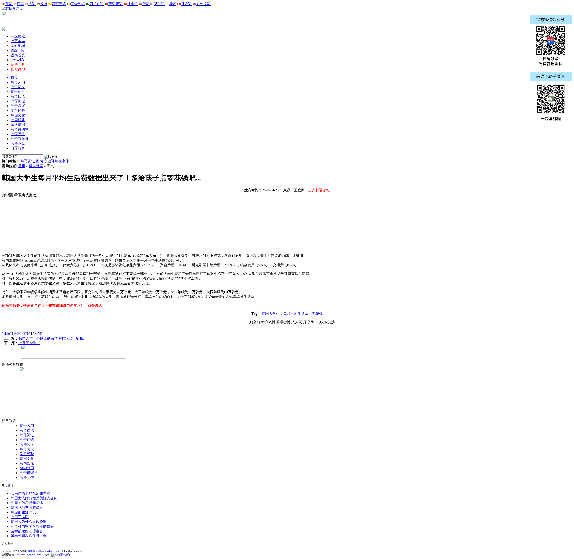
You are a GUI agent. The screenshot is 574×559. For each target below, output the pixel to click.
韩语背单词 (20, 139)
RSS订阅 (17, 50)
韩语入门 (27, 426)
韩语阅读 (27, 444)
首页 (14, 77)
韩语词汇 (28, 161)
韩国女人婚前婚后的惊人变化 (34, 498)
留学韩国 (36, 166)
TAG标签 (18, 60)
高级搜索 (18, 36)
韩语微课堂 (29, 473)
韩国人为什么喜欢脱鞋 (29, 522)
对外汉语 (203, 4)
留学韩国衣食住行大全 (29, 536)
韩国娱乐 (27, 463)
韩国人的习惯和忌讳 (27, 503)
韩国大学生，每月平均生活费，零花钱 (292, 314)
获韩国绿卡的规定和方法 (30, 493)
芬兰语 (159, 4)
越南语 (132, 4)
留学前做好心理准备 (27, 531)
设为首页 (18, 55)
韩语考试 (27, 449)
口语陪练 (18, 148)
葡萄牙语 (115, 4)
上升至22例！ (29, 343)
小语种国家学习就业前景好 (32, 526)
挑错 (6, 334)
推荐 (16, 334)
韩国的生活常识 (23, 512)
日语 (20, 4)
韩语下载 (18, 143)
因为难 (41, 161)
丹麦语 (186, 4)
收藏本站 (18, 41)
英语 (9, 4)
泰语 (172, 4)
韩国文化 (27, 459)
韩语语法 (27, 430)
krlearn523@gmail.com (29, 554)
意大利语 (78, 4)
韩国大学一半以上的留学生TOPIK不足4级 (51, 338)
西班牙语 (59, 4)
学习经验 (27, 454)
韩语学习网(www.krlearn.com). (44, 551)
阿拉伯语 (96, 4)
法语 (32, 4)
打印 (27, 334)
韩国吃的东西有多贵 (27, 507)
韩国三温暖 (20, 517)
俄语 (146, 4)
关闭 (37, 334)
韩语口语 (27, 440)
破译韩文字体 (58, 161)
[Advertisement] (35, 225)
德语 (43, 4)
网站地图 (18, 46)
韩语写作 (27, 477)
